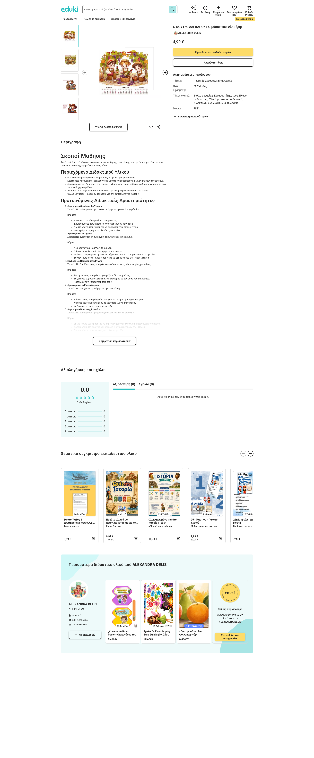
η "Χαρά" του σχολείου (160, 526)
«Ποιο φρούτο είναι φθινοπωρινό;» (190, 633)
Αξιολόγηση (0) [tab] (124, 384)
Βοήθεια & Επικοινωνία (123, 19)
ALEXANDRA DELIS (189, 32)
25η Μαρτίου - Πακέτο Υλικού (204, 521)
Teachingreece (71, 526)
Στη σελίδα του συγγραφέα (230, 637)
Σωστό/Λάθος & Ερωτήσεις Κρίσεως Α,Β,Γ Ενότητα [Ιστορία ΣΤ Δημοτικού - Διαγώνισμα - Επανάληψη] (79, 521)
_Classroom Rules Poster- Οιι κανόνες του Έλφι (122, 633)
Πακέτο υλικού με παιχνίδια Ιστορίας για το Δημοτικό (121, 521)
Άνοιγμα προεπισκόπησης (108, 127)
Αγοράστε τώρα (213, 62)
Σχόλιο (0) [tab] (146, 384)
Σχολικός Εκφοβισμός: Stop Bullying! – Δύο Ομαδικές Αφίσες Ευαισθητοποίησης (157, 633)
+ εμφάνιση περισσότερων (115, 341)
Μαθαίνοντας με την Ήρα (204, 526)
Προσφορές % (69, 19)
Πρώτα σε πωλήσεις (94, 19)
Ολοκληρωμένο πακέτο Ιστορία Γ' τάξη (162, 521)
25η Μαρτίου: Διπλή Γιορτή (245, 521)
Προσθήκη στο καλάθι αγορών (213, 52)
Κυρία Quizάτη (113, 526)
